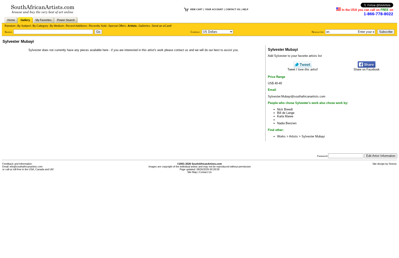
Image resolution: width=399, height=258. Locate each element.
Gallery (25, 20)
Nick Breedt (285, 109)
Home (11, 20)
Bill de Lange (285, 113)
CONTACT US (233, 9)
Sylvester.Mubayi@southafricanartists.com (296, 96)
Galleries (144, 25)
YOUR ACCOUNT (214, 9)
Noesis (393, 163)
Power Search (66, 20)
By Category (40, 25)
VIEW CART (196, 9)
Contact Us (205, 172)
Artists (132, 25)
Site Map (192, 172)
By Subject (24, 25)
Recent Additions (76, 25)
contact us (181, 50)
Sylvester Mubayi (313, 136)
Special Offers (117, 25)
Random (10, 25)
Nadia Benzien (286, 123)
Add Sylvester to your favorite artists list (295, 56)
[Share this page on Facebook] (366, 66)
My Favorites (43, 20)
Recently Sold (97, 25)
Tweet (302, 69)
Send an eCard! (162, 25)
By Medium (57, 25)
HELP (245, 9)
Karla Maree (285, 116)
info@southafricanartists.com (26, 166)
